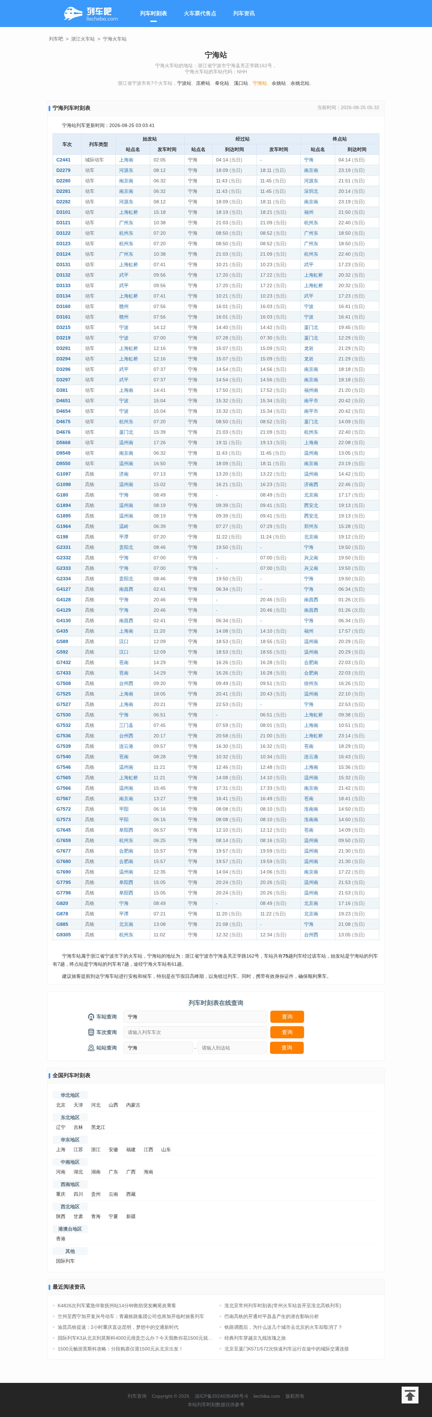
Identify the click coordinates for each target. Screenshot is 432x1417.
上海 (60, 1149)
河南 (60, 1171)
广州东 (126, 222)
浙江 (96, 1149)
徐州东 (311, 683)
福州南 (311, 390)
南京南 (311, 170)
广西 (131, 1171)
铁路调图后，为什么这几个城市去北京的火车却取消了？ (283, 1327)
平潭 (124, 536)
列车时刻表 (153, 13)
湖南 (96, 1171)
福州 (309, 212)
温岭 (124, 526)
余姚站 (279, 83)
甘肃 (78, 1216)
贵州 (96, 1194)
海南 (148, 1171)
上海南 (126, 159)
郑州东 (311, 526)
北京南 (311, 495)
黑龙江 (98, 1127)
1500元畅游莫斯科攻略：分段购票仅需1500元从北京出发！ (120, 1348)
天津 (78, 1105)
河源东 (126, 170)
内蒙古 (133, 1105)
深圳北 (311, 191)
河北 (96, 1105)
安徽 (113, 1149)
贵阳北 (126, 547)
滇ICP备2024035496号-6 (221, 1396)
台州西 (126, 683)
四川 (78, 1194)
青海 (96, 1216)
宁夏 (113, 1216)
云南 (113, 1194)
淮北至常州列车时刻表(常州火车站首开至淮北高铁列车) (282, 1305)
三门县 (126, 725)
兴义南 (311, 557)
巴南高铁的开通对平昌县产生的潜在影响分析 (271, 1316)
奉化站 (222, 83)
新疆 (131, 1216)
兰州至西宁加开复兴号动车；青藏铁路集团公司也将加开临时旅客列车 (131, 1316)
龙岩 (309, 348)
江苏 (78, 1149)
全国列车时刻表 (71, 1075)
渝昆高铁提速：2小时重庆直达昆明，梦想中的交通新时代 (118, 1327)
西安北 (311, 505)
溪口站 (241, 83)
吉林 (78, 1127)
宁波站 (184, 83)
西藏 (131, 1194)
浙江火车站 (83, 39)
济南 (124, 474)
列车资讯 (244, 13)
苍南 (124, 662)
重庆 (60, 1194)
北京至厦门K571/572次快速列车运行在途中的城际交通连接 (286, 1348)
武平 (309, 264)
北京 (60, 1105)
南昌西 (126, 589)
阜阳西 (126, 830)
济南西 (311, 484)
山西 (113, 1105)
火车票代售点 (200, 13)
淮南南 (311, 809)
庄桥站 (203, 83)
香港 (60, 1238)
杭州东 (311, 222)
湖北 (78, 1171)
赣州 (124, 306)
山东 (166, 1149)
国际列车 (65, 1261)
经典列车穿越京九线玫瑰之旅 (255, 1338)
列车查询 (137, 1396)
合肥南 (311, 662)
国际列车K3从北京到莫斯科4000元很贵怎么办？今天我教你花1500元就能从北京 (135, 1338)
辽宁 (60, 1127)
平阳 (124, 809)
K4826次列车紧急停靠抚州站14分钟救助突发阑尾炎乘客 (117, 1305)
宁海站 (260, 83)
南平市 (311, 400)
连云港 (126, 746)
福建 (131, 1149)
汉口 (124, 641)
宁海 (309, 159)
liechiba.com (266, 1396)
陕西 (60, 1216)
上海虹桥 (128, 212)
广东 (113, 1171)
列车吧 (56, 39)
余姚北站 (300, 83)
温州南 (126, 442)
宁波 (309, 306)
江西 (148, 1149)
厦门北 (311, 327)
